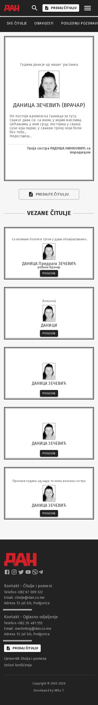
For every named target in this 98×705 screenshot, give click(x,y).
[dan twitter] (21, 573)
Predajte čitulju (52, 194)
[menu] (87, 8)
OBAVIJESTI (44, 23)
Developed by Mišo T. (49, 690)
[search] (34, 8)
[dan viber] (35, 573)
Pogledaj (49, 273)
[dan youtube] (28, 573)
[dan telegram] (41, 573)
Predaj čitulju (25, 648)
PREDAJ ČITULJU (64, 8)
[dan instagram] (14, 573)
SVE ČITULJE (17, 23)
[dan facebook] (7, 573)
